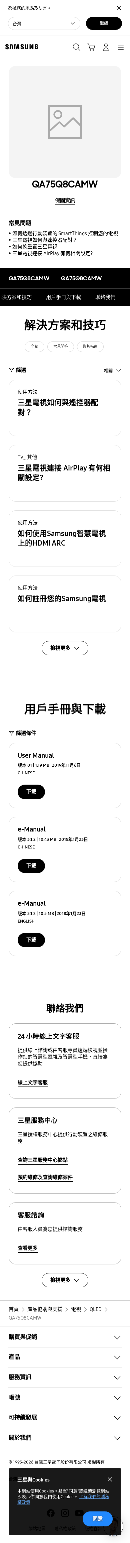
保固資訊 (65, 200)
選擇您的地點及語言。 (29, 8)
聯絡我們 (105, 297)
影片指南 (90, 346)
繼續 (104, 23)
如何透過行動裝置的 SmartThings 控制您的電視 (65, 233)
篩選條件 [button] (26, 733)
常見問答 (60, 346)
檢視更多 (60, 1280)
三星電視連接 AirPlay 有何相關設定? (52, 253)
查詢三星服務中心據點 (43, 1160)
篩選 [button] (21, 370)
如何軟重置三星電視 (34, 247)
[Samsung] (20, 47)
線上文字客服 (33, 1083)
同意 (98, 1519)
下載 (31, 792)
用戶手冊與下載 (63, 297)
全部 (34, 346)
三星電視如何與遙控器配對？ (44, 240)
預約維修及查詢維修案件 (45, 1177)
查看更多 (28, 1248)
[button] (65, 408)
